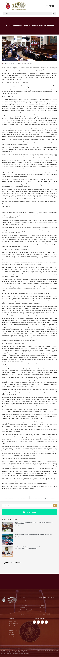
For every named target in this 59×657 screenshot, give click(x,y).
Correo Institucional (14, 625)
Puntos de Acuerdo (44, 612)
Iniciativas (42, 603)
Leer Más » (17, 525)
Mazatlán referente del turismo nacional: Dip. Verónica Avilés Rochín (33, 534)
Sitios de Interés (13, 630)
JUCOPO (22, 614)
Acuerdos (41, 609)
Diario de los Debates (44, 614)
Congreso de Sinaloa (25, 601)
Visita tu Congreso (13, 623)
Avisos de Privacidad (14, 639)
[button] (50, 6)
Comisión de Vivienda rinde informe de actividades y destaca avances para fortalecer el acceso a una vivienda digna (35, 547)
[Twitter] (38, 622)
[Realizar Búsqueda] (55, 505)
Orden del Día (42, 601)
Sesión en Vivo (12, 621)
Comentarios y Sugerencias (16, 628)
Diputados (22, 603)
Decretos (41, 605)
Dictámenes (42, 607)
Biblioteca (11, 632)
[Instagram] (46, 622)
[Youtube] (42, 622)
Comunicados (30, 512)
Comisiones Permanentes (26, 609)
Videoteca (11, 634)
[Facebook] (34, 622)
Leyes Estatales (24, 605)
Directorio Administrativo (26, 612)
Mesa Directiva (23, 607)
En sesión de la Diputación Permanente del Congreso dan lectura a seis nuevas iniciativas (34, 523)
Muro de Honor (12, 636)
